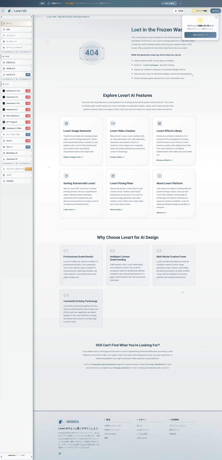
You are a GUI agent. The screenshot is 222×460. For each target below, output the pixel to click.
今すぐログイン (199, 35)
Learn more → (69, 209)
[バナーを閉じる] (181, 3)
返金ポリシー (174, 430)
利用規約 (172, 434)
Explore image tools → (73, 157)
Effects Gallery (110, 434)
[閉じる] (216, 17)
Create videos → (117, 157)
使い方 (139, 426)
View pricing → (116, 209)
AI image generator (121, 368)
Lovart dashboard (156, 364)
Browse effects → (164, 160)
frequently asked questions (104, 364)
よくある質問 (142, 434)
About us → (162, 213)
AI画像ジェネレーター (113, 426)
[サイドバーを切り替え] (3, 10)
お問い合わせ (142, 438)
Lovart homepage (150, 65)
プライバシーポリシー (178, 426)
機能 (106, 438)
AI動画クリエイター (112, 430)
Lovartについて (143, 430)
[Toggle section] (29, 84)
